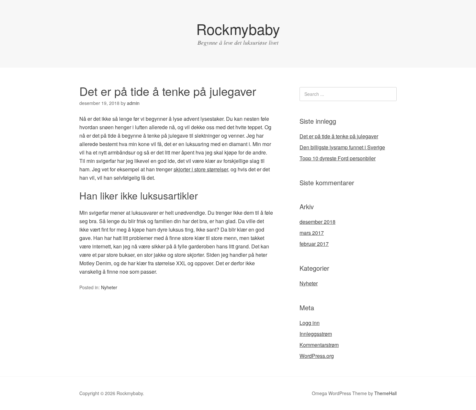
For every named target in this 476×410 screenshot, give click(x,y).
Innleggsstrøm (316, 333)
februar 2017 (314, 243)
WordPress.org (317, 355)
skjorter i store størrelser (201, 169)
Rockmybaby (238, 28)
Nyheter (109, 287)
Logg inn (310, 322)
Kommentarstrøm (319, 344)
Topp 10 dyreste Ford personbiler (338, 158)
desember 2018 (317, 221)
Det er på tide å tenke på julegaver (339, 136)
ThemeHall (385, 393)
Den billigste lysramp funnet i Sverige (342, 147)
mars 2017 (312, 232)
